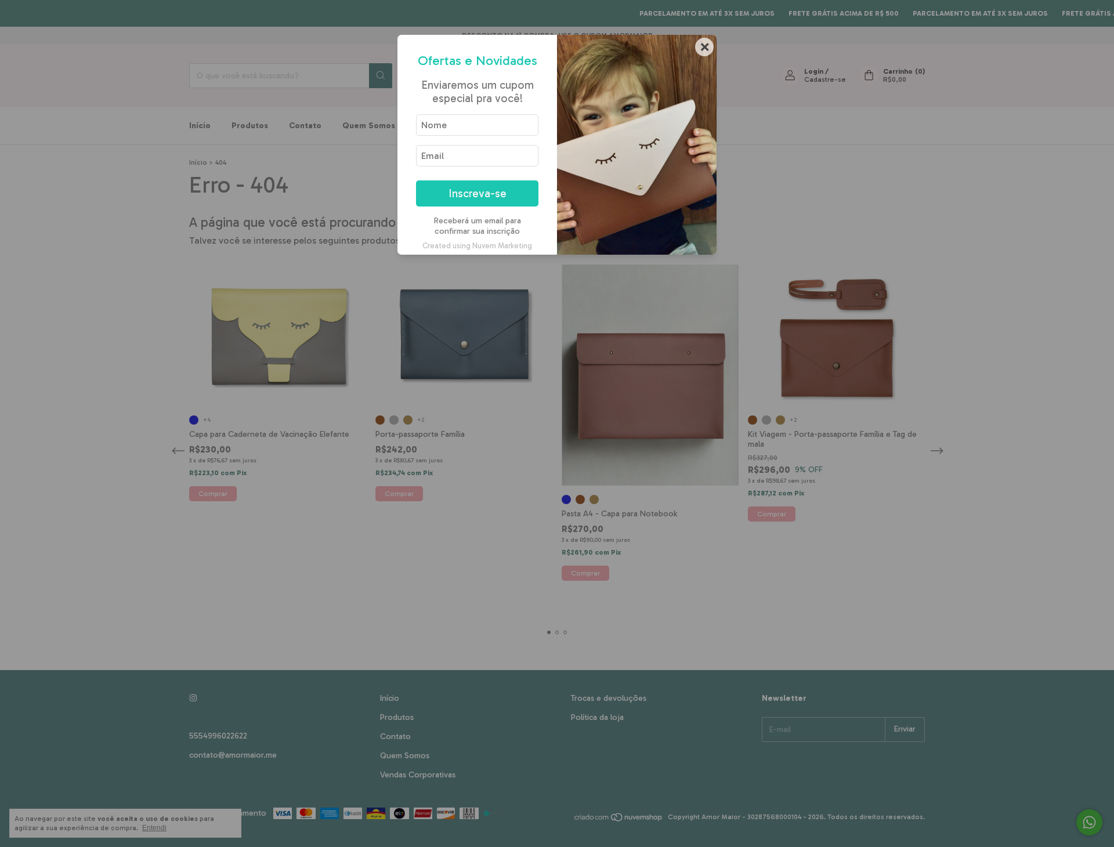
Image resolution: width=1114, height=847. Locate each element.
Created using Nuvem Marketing (477, 245)
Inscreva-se (478, 193)
